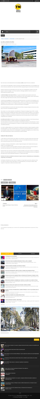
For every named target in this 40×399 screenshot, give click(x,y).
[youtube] (35, 1)
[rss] (38, 1)
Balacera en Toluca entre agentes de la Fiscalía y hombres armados (18, 284)
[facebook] (32, 1)
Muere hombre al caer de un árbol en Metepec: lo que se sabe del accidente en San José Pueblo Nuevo (21, 353)
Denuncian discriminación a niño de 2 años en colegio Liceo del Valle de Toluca (20, 270)
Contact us (37, 339)
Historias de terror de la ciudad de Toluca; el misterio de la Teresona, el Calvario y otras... (22, 275)
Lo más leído (7, 253)
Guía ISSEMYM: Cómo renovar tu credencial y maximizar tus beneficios (16, 362)
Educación (6, 38)
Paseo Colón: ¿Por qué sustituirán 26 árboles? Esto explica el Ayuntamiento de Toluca (20, 306)
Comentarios (33, 253)
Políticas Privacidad (18, 397)
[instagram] (37, 1)
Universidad (12, 38)
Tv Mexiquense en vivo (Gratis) (11, 256)
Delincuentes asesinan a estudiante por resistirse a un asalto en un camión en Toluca (21, 280)
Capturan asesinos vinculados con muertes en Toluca (15, 265)
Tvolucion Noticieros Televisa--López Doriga (13, 299)
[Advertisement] (10, 21)
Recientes (20, 253)
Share (13, 182)
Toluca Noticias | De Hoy (21, 395)
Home (2, 38)
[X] (34, 1)
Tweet (5, 182)
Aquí (26, 397)
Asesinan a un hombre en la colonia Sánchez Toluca (15, 294)
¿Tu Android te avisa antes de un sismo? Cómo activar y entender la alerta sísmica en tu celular (20, 357)
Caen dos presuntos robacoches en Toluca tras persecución (14, 349)
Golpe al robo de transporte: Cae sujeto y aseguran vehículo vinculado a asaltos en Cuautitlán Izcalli (21, 345)
